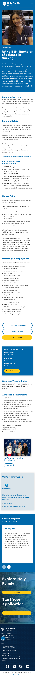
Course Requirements (17, 325)
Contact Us (5, 653)
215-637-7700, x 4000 (9, 650)
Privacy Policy (17, 674)
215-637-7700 (7, 640)
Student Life (16, 592)
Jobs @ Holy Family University (11, 656)
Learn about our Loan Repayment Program (15, 156)
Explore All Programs (10, 521)
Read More (9, 465)
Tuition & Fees (17, 331)
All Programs (7, 47)
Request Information (12, 370)
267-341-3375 (8, 503)
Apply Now (17, 337)
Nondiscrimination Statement (11, 658)
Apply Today (17, 613)
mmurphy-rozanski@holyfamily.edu (14, 506)
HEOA (4, 660)
